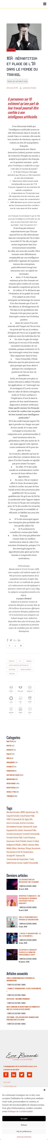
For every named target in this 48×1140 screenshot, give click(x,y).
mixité (37, 844)
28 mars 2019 (12, 88)
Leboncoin (31, 844)
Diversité (10, 749)
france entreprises (29, 837)
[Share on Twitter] (11, 640)
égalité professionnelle (30, 862)
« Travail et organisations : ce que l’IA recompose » (30, 934)
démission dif (27, 826)
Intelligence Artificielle (19, 665)
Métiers (12, 669)
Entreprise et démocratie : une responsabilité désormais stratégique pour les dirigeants (29, 899)
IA (20, 661)
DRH (31, 819)
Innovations (11, 779)
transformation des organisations (18, 859)
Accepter (24, 1119)
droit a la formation (13, 823)
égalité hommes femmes (15, 862)
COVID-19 (10, 819)
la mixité (24, 844)
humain (29, 841)
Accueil (6, 1082)
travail (12, 674)
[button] (44, 1090)
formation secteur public (15, 837)
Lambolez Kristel (29, 88)
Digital (9, 745)
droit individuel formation (14, 826)
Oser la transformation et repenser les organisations (28, 918)
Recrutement (26, 669)
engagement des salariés (15, 830)
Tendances (10, 796)
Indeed (28, 661)
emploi (11, 661)
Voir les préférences (24, 1131)
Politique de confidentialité (24, 1136)
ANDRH (22, 812)
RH (21, 852)
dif (23, 819)
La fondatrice (9, 1086)
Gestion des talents (13, 775)
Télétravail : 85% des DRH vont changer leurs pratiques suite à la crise (23, 1018)
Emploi (9, 758)
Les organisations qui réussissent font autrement (29, 880)
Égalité (9, 754)
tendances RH (20, 855)
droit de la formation (27, 823)
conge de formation (13, 815)
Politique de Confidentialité (20, 1111)
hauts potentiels (21, 841)
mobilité (9, 848)
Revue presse (11, 787)
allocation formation (13, 812)
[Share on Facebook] (7, 640)
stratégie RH (11, 855)
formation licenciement (14, 833)
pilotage (28, 848)
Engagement (11, 762)
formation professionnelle (31, 833)
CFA (37, 812)
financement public (30, 830)
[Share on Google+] (15, 640)
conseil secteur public (27, 815)
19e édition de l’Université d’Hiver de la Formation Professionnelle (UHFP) (28, 952)
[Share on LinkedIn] (19, 640)
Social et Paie (11, 792)
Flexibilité (10, 766)
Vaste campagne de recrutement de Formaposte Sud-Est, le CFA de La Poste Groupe (23, 1007)
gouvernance (11, 841)
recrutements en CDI (13, 852)
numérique (21, 848)
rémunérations (28, 852)
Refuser (24, 1125)
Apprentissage (30, 812)
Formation (10, 770)
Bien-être (10, 741)
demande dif (17, 819)
